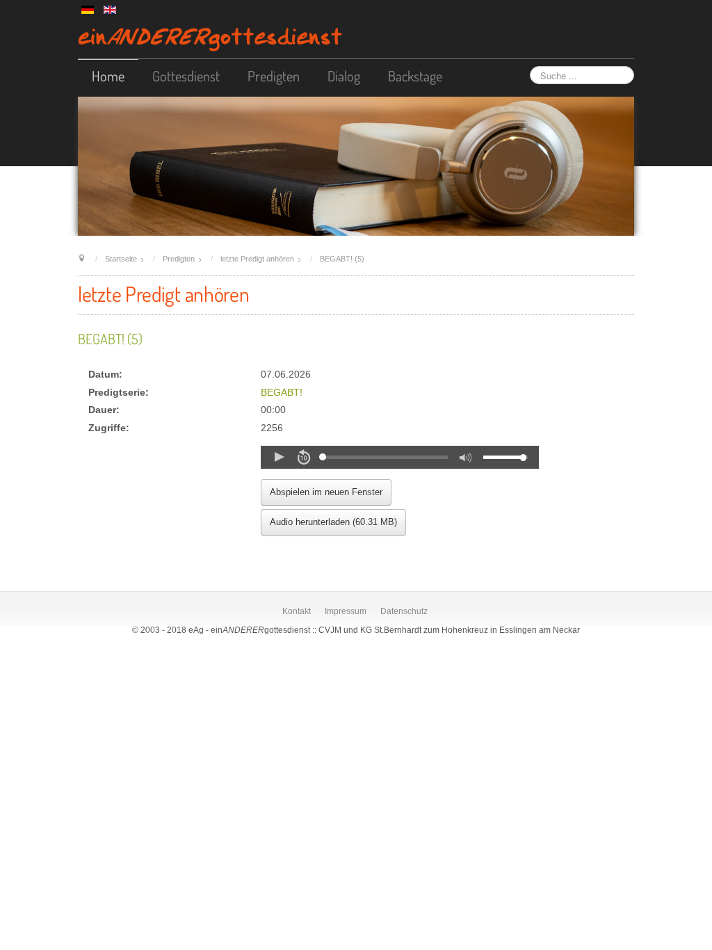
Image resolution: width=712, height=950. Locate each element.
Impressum (345, 611)
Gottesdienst (186, 76)
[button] (278, 456)
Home (108, 76)
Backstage (415, 76)
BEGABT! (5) (110, 339)
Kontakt (296, 611)
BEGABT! (281, 392)
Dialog (343, 76)
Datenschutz (404, 611)
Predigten (274, 76)
